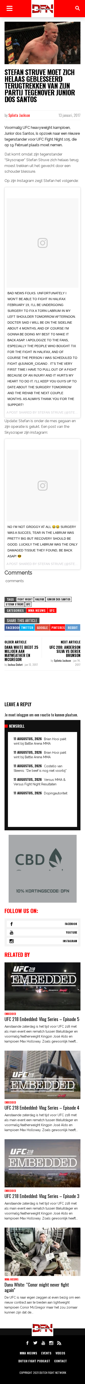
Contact (60, 1360)
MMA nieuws (28, 1353)
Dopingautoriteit (55, 793)
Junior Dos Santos (58, 599)
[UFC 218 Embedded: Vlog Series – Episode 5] (42, 986)
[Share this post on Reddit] (72, 627)
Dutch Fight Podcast (34, 1360)
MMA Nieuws (37, 610)
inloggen (22, 715)
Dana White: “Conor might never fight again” (37, 1287)
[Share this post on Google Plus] (42, 627)
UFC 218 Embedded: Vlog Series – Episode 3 (42, 1196)
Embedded (10, 1014)
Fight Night (25, 599)
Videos (60, 1353)
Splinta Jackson (19, 115)
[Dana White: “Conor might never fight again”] (42, 1252)
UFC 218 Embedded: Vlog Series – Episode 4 (42, 1107)
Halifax (39, 599)
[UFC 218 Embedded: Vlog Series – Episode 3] (42, 1163)
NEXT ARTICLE (70, 641)
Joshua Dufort (15, 664)
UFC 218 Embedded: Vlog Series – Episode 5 (42, 1019)
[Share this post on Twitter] (27, 627)
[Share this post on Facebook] (12, 627)
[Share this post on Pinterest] (57, 627)
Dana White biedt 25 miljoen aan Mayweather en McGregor (21, 653)
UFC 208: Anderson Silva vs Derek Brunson (64, 651)
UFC (28, 604)
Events (46, 1353)
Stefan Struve (15, 604)
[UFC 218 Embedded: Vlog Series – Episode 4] (42, 1075)
